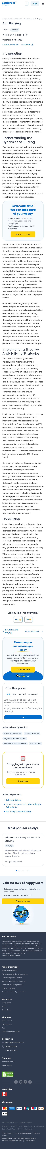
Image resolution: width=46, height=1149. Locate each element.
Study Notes (6, 1010)
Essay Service (7, 19)
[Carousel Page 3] (19, 870)
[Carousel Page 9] (29, 870)
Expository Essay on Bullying (18, 811)
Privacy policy (7, 1133)
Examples (18, 19)
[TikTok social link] (25, 1082)
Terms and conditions (23, 1133)
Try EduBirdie (23, 669)
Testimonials (7, 1024)
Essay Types (6, 1003)
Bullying (39, 19)
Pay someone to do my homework (15, 974)
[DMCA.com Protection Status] (8, 1074)
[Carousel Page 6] (24, 870)
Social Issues (29, 19)
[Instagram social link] (30, 1082)
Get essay (23, 781)
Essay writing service (9, 970)
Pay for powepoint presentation (14, 992)
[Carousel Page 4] (21, 870)
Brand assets (7, 1065)
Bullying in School (32, 631)
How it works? (7, 1021)
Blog (3, 1006)
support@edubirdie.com (14, 1042)
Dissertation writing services (12, 985)
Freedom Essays (32, 733)
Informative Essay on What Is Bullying (22, 839)
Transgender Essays (12, 733)
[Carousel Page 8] (27, 870)
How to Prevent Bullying (11, 631)
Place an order (23, 234)
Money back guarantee (11, 1032)
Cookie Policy (30, 1141)
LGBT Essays (35, 743)
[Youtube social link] (20, 1082)
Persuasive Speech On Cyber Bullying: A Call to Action (24, 805)
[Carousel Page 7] (26, 870)
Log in (35, 3)
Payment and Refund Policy (12, 1141)
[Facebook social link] (16, 1082)
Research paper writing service (13, 981)
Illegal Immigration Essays (15, 738)
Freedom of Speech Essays (15, 743)
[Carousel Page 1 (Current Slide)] (16, 870)
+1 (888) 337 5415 (11, 1047)
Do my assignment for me (12, 978)
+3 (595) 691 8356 (11, 1051)
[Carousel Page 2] (18, 870)
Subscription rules (9, 1138)
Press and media (8, 1062)
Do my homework (8, 988)
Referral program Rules (27, 1138)
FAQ (3, 1028)
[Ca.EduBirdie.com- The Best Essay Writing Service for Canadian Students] (4, 1094)
